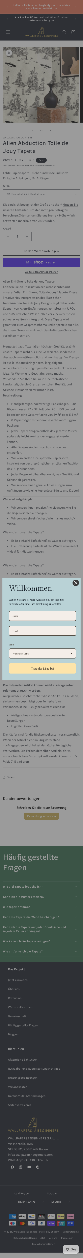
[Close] (76, 583)
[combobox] (42, 653)
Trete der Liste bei (42, 668)
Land (11, 644)
